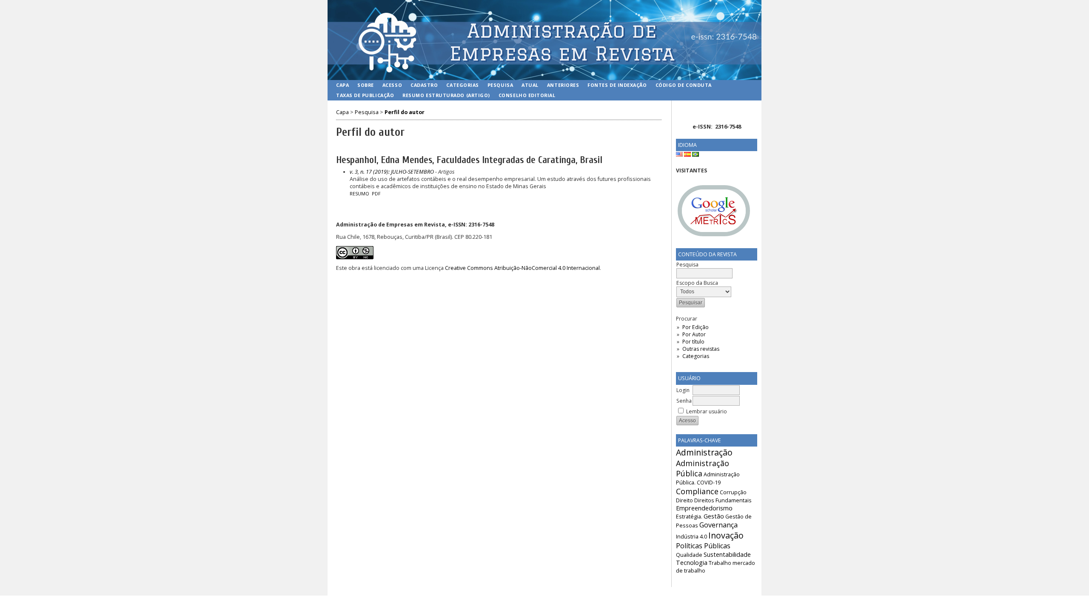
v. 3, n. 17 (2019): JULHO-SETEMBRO (392, 171)
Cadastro (424, 85)
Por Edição (695, 327)
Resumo (359, 194)
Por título (693, 341)
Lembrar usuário (706, 411)
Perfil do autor (405, 112)
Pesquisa (500, 85)
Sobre (365, 85)
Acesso (392, 85)
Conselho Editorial (527, 95)
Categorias (695, 356)
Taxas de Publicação (365, 95)
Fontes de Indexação (617, 85)
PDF (376, 194)
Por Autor (694, 334)
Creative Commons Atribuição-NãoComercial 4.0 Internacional (522, 268)
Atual (530, 85)
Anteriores (563, 85)
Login (683, 390)
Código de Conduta (684, 85)
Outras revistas (700, 348)
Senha (684, 400)
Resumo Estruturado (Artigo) (446, 95)
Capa (342, 85)
